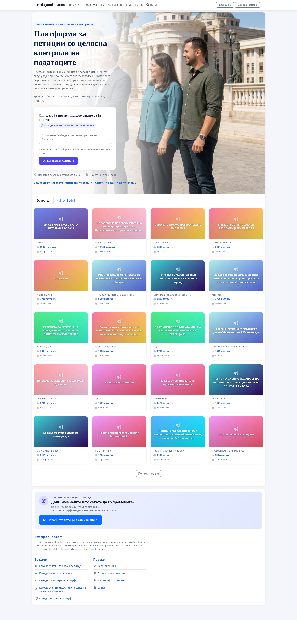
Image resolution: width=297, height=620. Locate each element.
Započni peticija (247, 4)
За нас (139, 4)
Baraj (153, 4)
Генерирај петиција (60, 160)
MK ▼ (76, 4)
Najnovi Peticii (66, 200)
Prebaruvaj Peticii (94, 4)
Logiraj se (225, 4)
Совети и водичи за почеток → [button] (116, 182)
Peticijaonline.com (51, 5)
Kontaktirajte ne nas (120, 4)
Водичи (41, 559)
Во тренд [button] (43, 200)
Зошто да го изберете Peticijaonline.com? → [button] (63, 182)
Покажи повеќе (148, 473)
